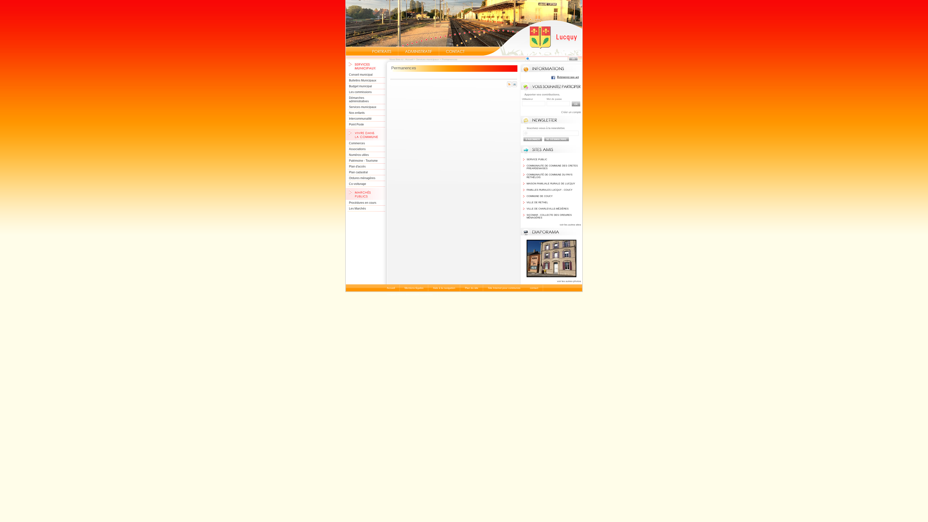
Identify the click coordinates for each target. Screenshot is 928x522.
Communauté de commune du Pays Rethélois (550, 176)
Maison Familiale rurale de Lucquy (551, 183)
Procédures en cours (362, 202)
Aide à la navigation (444, 288)
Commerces (357, 143)
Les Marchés (357, 208)
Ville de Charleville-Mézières (548, 208)
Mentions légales (414, 288)
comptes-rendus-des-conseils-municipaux (410, 294)
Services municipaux (427, 59)
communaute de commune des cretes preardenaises (552, 167)
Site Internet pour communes (504, 288)
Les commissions (360, 92)
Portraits (381, 51)
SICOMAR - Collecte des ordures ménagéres (549, 216)
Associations (357, 149)
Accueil (532, 38)
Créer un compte (571, 112)
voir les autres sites (570, 224)
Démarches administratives (359, 99)
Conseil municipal (361, 74)
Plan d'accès (357, 166)
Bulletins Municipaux (362, 80)
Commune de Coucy (540, 196)
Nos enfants (357, 113)
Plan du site (471, 288)
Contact (455, 51)
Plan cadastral (358, 172)
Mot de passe (554, 99)
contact (534, 288)
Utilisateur (527, 99)
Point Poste (356, 124)
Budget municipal (360, 86)
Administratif (418, 51)
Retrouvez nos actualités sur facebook (561, 77)
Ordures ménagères (362, 178)
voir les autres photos (569, 281)
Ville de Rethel (537, 202)
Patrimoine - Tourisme (363, 160)
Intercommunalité (360, 118)
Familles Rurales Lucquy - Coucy (550, 189)
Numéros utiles (359, 155)
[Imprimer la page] (514, 86)
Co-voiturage (357, 184)
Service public (537, 159)
